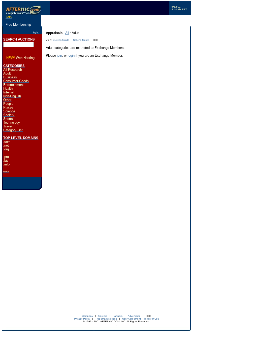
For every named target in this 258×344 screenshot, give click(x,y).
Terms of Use (151, 318)
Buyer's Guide (61, 40)
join (59, 55)
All (67, 33)
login (71, 55)
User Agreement (131, 318)
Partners (117, 316)
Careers (102, 316)
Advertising (134, 316)
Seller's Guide (81, 40)
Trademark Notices (106, 318)
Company (87, 316)
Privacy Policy (82, 318)
